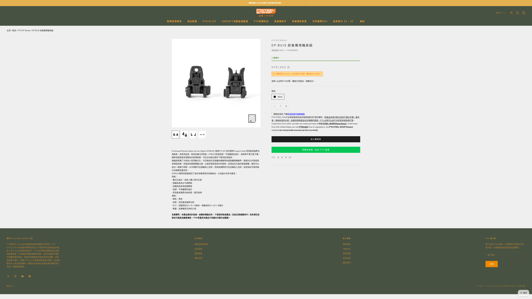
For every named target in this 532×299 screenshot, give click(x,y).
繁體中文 (499, 13)
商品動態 (192, 21)
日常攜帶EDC (320, 21)
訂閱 (491, 264)
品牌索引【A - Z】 (343, 21)
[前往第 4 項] (202, 134)
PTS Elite (209, 21)
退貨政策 (291, 114)
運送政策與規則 (201, 244)
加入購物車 (316, 139)
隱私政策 (198, 258)
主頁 (9, 30)
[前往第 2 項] (184, 134)
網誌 (362, 21)
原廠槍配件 (280, 21)
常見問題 (347, 253)
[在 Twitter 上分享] (282, 157)
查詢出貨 (347, 258)
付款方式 (347, 249)
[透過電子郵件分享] (290, 157)
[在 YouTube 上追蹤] (22, 276)
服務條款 (301, 114)
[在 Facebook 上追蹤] (8, 276)
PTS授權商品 (261, 21)
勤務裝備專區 (174, 21)
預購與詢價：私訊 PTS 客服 (315, 150)
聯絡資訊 (347, 244)
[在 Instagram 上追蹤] (15, 276)
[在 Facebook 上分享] (278, 157)
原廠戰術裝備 (299, 21)
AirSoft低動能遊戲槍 (235, 21)
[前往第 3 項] (193, 134)
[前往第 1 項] (176, 134)
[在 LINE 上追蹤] (29, 276)
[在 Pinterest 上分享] (286, 157)
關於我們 (347, 262)
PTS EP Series (24, 30)
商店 (14, 30)
